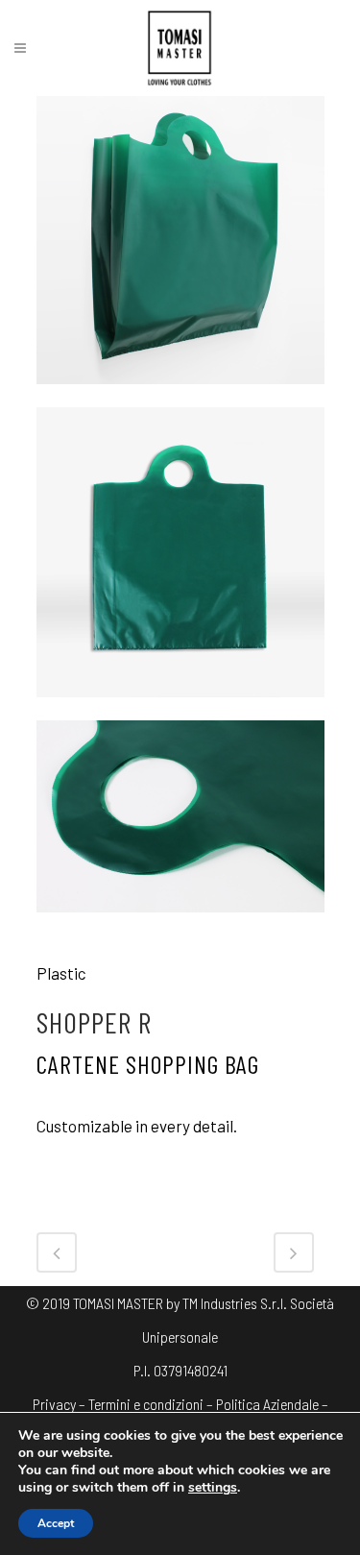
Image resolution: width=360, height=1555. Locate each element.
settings (212, 1487)
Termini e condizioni (146, 1404)
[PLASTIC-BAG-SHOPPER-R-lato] (180, 394)
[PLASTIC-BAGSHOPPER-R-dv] (180, 707)
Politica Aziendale (267, 1404)
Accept (55, 1523)
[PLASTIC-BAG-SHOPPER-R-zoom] (180, 923)
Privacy (54, 1404)
